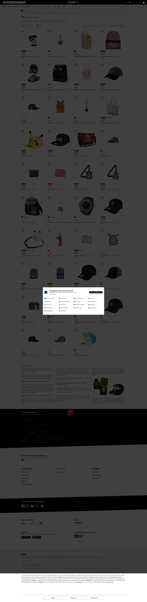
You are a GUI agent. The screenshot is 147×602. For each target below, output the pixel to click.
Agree (53, 598)
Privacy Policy (110, 582)
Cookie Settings (78, 582)
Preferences (94, 598)
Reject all (73, 598)
